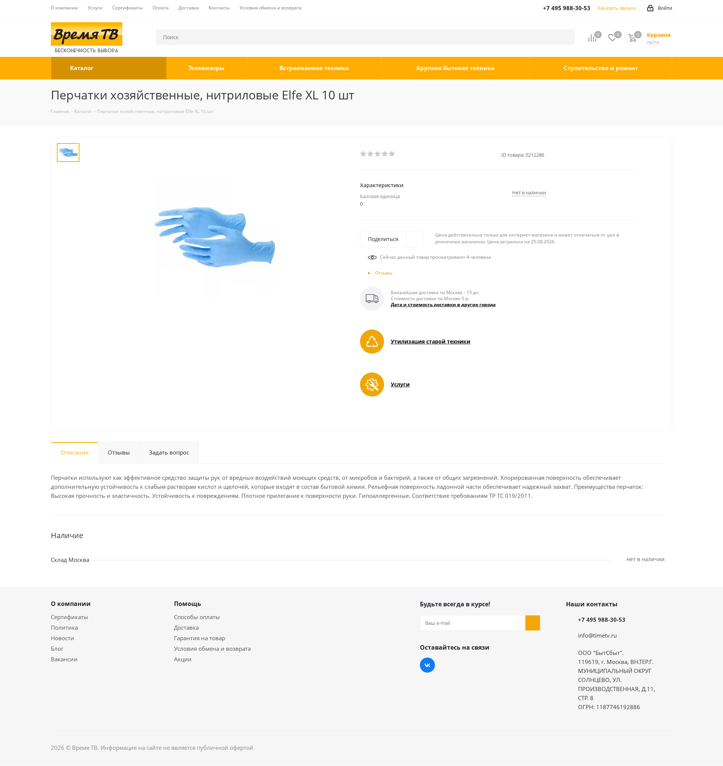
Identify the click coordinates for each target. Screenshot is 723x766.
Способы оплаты (197, 617)
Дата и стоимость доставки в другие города (443, 304)
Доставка (186, 627)
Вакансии (64, 659)
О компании (71, 604)
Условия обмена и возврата (212, 648)
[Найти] (565, 37)
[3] (377, 154)
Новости (62, 638)
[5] (392, 154)
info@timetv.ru (597, 635)
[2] (370, 154)
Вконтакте (427, 665)
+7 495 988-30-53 (601, 619)
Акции (183, 659)
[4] (385, 154)
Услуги (400, 384)
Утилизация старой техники (430, 341)
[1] (363, 154)
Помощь (187, 604)
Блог (57, 648)
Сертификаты (69, 617)
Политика (64, 627)
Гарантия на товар (199, 638)
